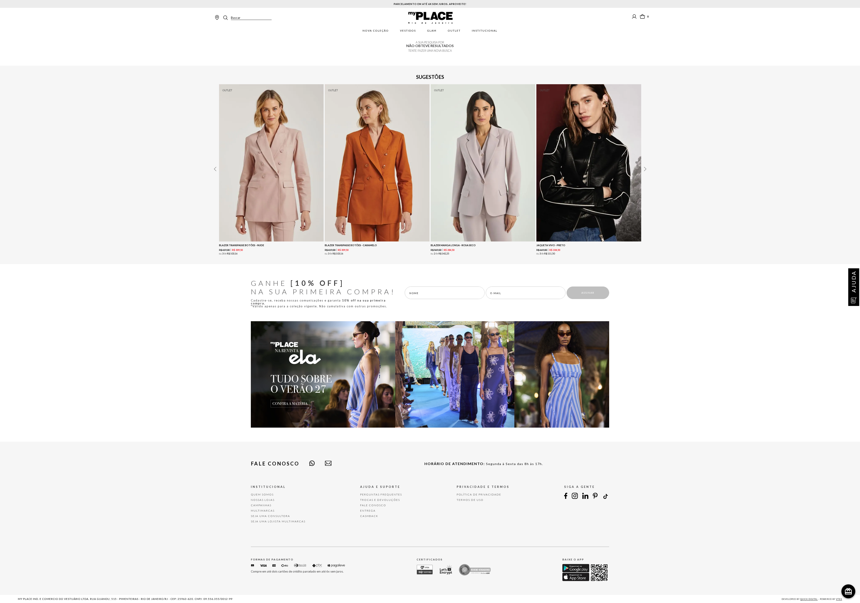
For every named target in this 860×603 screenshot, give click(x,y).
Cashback (369, 516)
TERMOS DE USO (470, 500)
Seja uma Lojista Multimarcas (278, 521)
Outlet (454, 30)
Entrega (368, 510)
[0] (642, 16)
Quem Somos (262, 494)
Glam (431, 30)
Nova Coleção (376, 30)
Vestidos (408, 30)
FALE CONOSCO (373, 505)
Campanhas (261, 505)
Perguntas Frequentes (381, 494)
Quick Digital (809, 599)
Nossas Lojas (263, 500)
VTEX (839, 599)
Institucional (484, 30)
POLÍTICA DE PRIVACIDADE (479, 494)
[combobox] (247, 17)
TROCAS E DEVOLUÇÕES (380, 500)
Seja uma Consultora (270, 516)
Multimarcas (263, 510)
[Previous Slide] (215, 169)
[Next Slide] (645, 169)
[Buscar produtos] (227, 17)
